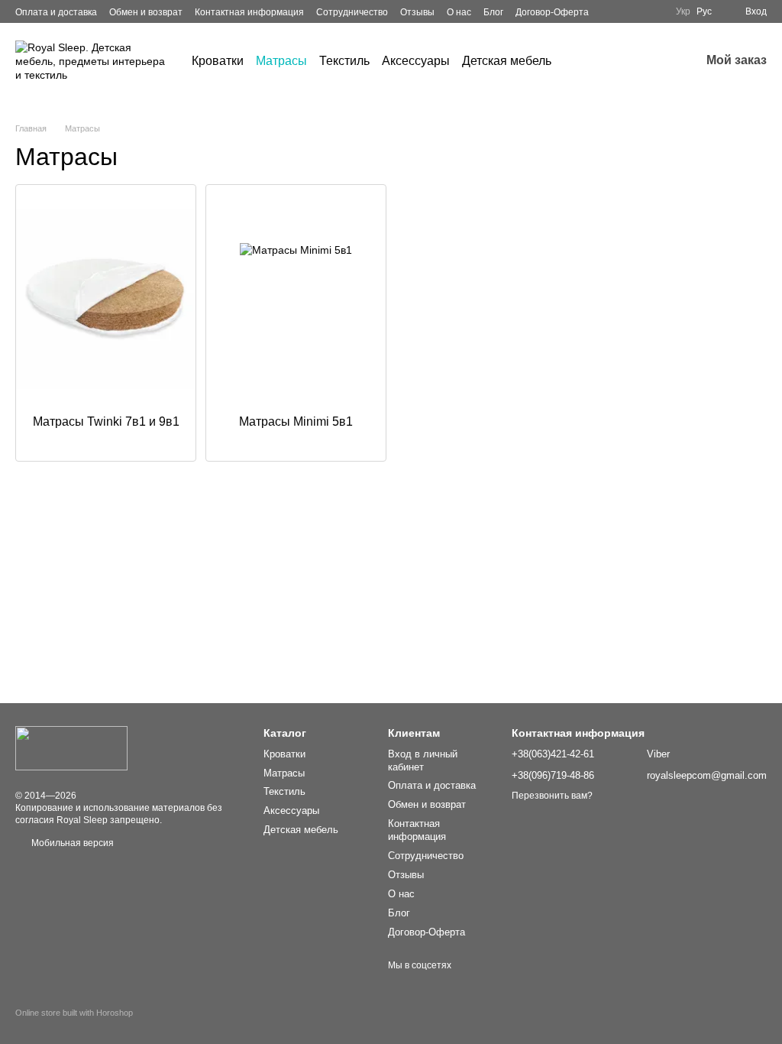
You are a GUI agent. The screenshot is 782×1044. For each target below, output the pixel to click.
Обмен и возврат (146, 12)
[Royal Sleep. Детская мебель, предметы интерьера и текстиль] (71, 748)
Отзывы (417, 12)
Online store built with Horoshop (74, 1012)
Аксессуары (416, 60)
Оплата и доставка (56, 12)
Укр (683, 11)
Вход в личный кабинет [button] (422, 760)
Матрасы (281, 60)
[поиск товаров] (579, 61)
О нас (459, 12)
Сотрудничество (352, 12)
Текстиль (344, 60)
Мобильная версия (71, 843)
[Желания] (648, 61)
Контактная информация (249, 12)
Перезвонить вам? (552, 795)
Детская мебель (506, 60)
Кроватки (218, 60)
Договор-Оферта (552, 12)
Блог (493, 12)
